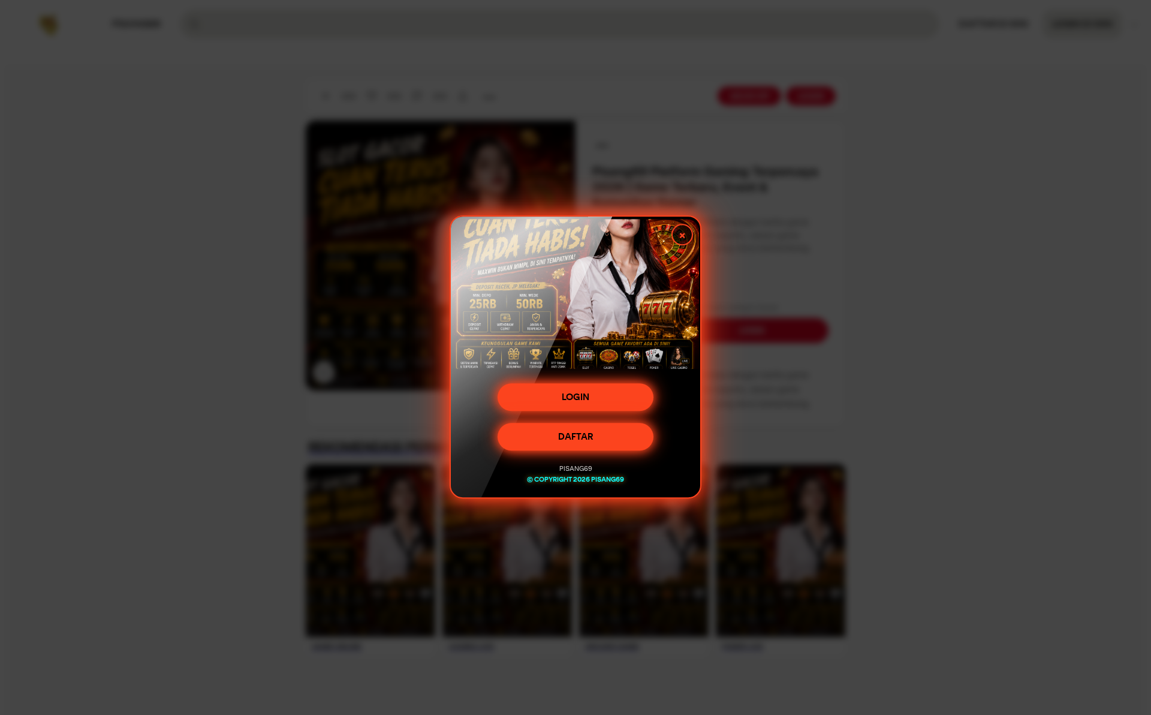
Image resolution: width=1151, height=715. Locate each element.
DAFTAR (575, 437)
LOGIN (575, 397)
